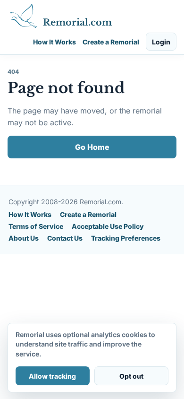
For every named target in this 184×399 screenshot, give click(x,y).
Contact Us (65, 238)
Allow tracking (52, 376)
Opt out (131, 376)
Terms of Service (35, 226)
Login (161, 42)
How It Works (54, 42)
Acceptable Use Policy (108, 226)
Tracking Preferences (125, 238)
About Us (23, 238)
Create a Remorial (111, 42)
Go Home (92, 147)
